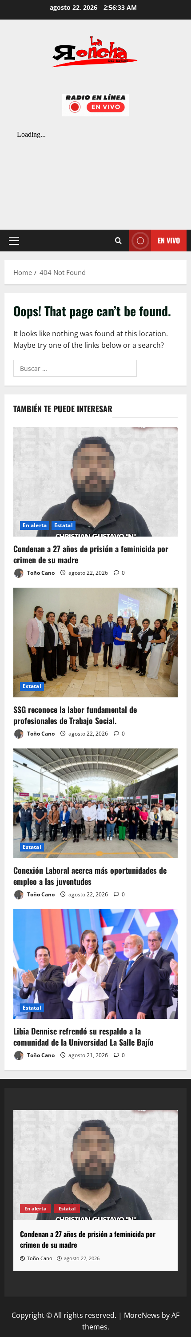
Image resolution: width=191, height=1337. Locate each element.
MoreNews (142, 1315)
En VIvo (169, 240)
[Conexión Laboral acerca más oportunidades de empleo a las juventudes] (95, 803)
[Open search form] (118, 240)
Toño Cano (40, 573)
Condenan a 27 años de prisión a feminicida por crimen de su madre (90, 554)
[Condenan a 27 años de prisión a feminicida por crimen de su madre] (95, 482)
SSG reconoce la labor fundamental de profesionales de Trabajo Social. (75, 715)
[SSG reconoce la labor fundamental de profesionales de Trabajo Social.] (95, 642)
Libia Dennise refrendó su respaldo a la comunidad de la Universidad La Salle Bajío (83, 1036)
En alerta (35, 525)
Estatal (63, 525)
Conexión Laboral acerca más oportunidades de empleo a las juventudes (90, 875)
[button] (14, 240)
